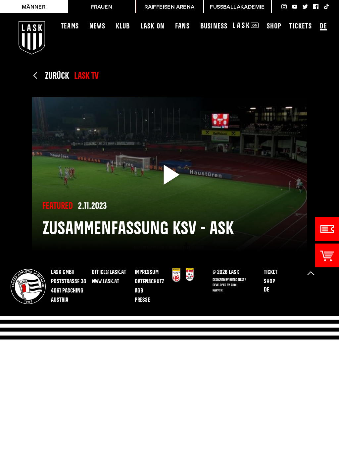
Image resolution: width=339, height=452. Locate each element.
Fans (182, 26)
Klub (123, 26)
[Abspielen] (169, 174)
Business (214, 26)
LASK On (153, 26)
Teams (70, 26)
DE (323, 26)
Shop (274, 26)
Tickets (300, 26)
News (97, 26)
